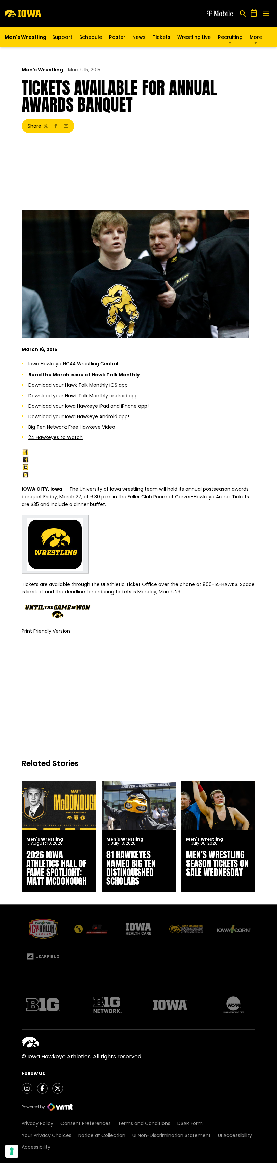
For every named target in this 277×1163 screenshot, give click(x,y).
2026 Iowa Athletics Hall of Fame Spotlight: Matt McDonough (56, 868)
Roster (117, 37)
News (139, 37)
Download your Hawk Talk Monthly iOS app (78, 385)
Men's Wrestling (42, 69)
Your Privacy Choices (46, 1135)
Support (62, 37)
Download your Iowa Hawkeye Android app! (78, 416)
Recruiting (230, 37)
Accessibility (36, 1147)
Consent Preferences (85, 1123)
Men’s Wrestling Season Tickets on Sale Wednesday (217, 863)
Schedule (90, 37)
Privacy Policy (37, 1123)
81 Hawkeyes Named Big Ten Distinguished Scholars (131, 868)
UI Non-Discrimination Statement (171, 1135)
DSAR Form (190, 1123)
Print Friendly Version (46, 631)
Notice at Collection (101, 1135)
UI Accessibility (235, 1135)
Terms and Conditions (144, 1123)
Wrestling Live (194, 39)
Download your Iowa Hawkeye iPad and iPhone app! (88, 406)
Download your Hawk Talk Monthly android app (83, 395)
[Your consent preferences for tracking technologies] (11, 1151)
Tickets (161, 39)
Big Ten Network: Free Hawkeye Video (71, 427)
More (256, 37)
